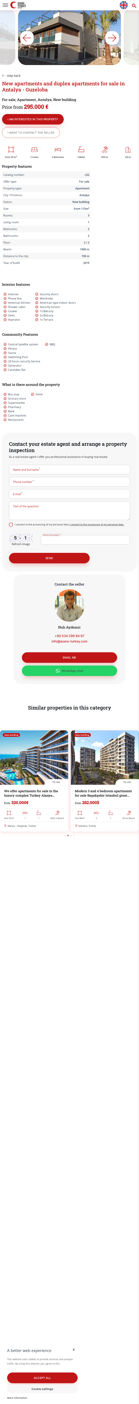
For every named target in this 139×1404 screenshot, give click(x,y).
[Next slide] (112, 38)
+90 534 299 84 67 (69, 636)
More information (17, 1397)
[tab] (65, 835)
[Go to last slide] (27, 38)
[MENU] (5, 5)
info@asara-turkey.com (69, 641)
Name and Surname (26, 470)
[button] (42, 1377)
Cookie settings (42, 1389)
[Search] (133, 5)
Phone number (22, 482)
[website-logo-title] (23, 5)
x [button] (74, 1349)
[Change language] (124, 5)
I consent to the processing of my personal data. (96, 524)
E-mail (17, 494)
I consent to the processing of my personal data (69, 524)
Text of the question (26, 506)
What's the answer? (51, 535)
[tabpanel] (34, 781)
